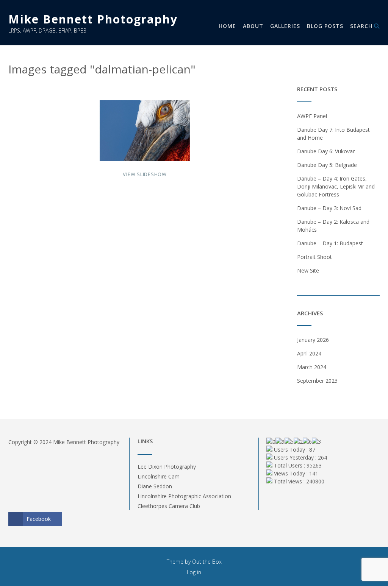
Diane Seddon (155, 486)
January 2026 (313, 339)
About (253, 26)
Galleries (285, 26)
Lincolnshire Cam (159, 476)
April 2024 (309, 353)
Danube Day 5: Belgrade (327, 164)
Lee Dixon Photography (167, 466)
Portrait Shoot (314, 256)
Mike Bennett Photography (93, 19)
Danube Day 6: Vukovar (326, 151)
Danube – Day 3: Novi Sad (329, 208)
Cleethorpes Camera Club (169, 506)
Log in (194, 572)
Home (227, 26)
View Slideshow (145, 174)
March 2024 (311, 367)
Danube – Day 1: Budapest (330, 243)
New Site (308, 270)
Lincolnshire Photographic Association (184, 496)
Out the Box (207, 561)
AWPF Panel (312, 116)
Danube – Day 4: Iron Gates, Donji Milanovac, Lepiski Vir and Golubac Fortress (336, 186)
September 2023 (317, 380)
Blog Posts (325, 26)
